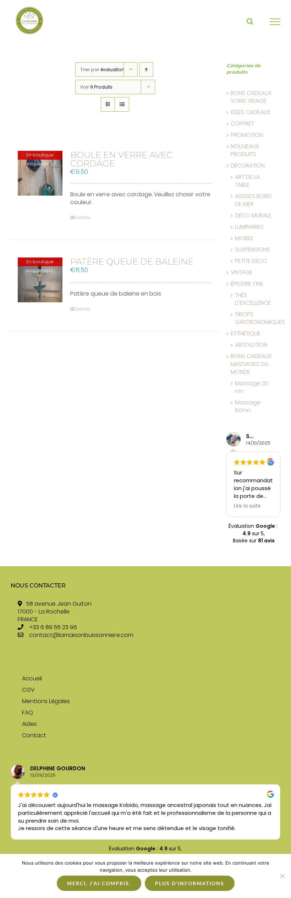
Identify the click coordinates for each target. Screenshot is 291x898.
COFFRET (242, 124)
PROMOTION (247, 135)
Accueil (32, 678)
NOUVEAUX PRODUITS (245, 150)
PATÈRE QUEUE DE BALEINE (131, 261)
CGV (28, 690)
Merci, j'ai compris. (99, 883)
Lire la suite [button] (265, 506)
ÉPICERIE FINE (247, 284)
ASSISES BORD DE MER (253, 200)
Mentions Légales (46, 701)
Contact (34, 735)
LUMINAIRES (249, 227)
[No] (282, 876)
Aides (29, 724)
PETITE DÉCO (251, 261)
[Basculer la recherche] (250, 21)
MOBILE (244, 238)
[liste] (122, 104)
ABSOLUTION (251, 345)
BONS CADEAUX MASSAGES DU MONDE (251, 364)
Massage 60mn (247, 406)
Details (82, 217)
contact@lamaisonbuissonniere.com (81, 635)
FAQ (27, 713)
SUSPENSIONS (252, 250)
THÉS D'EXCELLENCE (253, 299)
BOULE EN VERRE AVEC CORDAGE (121, 159)
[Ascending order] (146, 69)
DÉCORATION (248, 166)
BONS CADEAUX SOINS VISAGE (251, 97)
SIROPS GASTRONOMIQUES (260, 318)
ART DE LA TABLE (247, 181)
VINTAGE (242, 272)
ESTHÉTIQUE (245, 334)
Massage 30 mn (252, 387)
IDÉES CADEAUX (250, 112)
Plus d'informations (189, 883)
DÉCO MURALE (253, 215)
